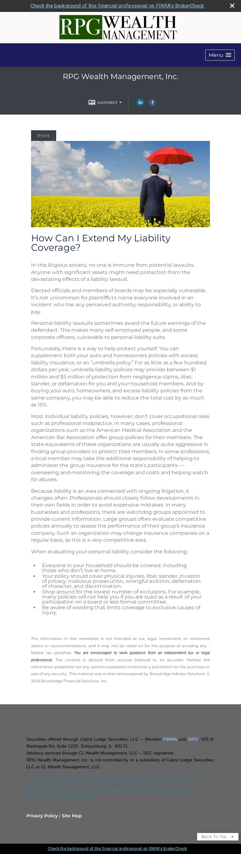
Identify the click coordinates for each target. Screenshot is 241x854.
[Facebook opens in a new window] (152, 104)
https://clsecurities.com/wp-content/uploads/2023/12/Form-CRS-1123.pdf (113, 778)
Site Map (72, 816)
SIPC (193, 739)
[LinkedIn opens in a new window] (140, 104)
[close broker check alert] (232, 5)
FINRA (170, 739)
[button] (220, 55)
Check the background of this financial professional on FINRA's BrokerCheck (117, 6)
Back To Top (214, 836)
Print (43, 135)
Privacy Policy (42, 816)
